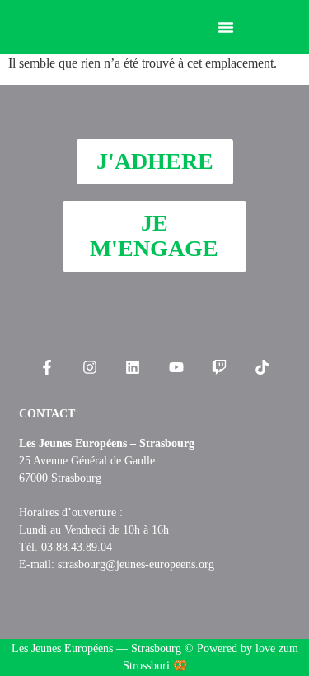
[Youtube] (176, 367)
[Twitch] (219, 367)
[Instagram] (90, 367)
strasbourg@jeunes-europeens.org (136, 564)
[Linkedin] (132, 367)
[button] (225, 27)
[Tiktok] (262, 367)
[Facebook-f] (46, 367)
